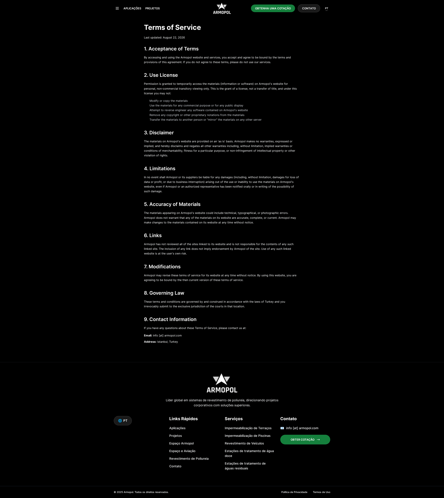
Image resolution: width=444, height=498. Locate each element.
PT (326, 8)
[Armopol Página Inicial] (222, 8)
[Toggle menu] (117, 8)
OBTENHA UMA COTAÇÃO (273, 8)
